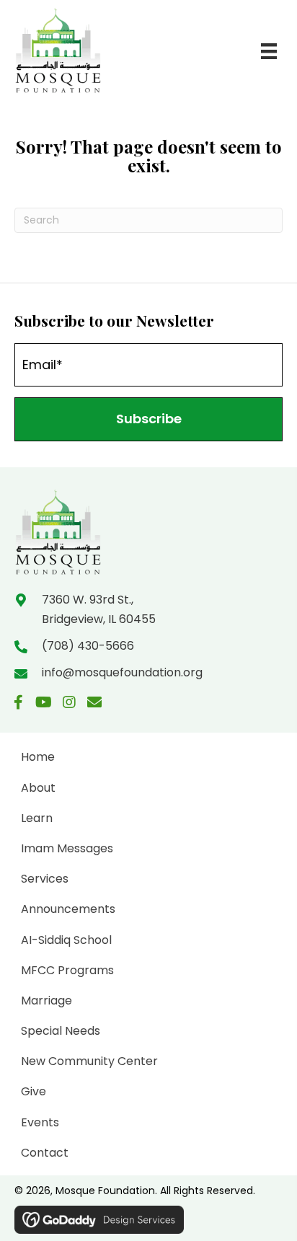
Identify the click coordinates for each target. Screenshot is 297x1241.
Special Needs (60, 1031)
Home (38, 756)
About (38, 788)
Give (33, 1091)
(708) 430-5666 (88, 645)
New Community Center (89, 1061)
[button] (148, 419)
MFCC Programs (67, 970)
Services (44, 878)
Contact (44, 1152)
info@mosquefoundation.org (122, 672)
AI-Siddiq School (66, 940)
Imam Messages (67, 848)
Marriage (46, 1000)
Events (40, 1122)
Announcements (68, 909)
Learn (37, 818)
